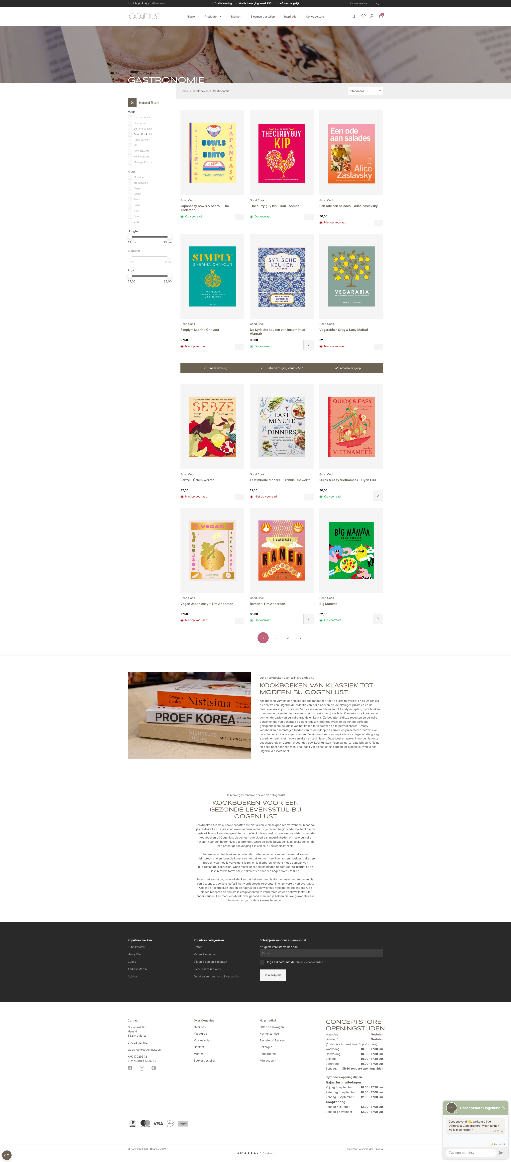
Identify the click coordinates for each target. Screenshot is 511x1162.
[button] (382, 3)
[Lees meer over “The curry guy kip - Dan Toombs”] (309, 217)
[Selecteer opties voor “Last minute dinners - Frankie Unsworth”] (309, 497)
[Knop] (371, 16)
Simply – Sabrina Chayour (199, 330)
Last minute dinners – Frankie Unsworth (280, 480)
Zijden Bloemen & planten (210, 961)
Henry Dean (135, 954)
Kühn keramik (137, 947)
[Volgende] (300, 637)
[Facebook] (130, 1068)
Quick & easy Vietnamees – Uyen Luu (347, 480)
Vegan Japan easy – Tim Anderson (206, 604)
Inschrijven (272, 975)
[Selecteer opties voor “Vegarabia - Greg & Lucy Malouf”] (378, 347)
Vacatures (200, 1033)
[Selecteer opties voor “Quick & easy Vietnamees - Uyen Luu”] (378, 495)
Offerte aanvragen (272, 1027)
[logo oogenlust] (144, 16)
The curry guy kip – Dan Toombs (274, 206)
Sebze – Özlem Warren (197, 480)
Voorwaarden (202, 1040)
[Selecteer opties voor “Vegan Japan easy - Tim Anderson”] (239, 621)
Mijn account (268, 1060)
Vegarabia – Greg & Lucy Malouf (343, 330)
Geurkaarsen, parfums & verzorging (217, 976)
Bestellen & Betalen (272, 1040)
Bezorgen (266, 1047)
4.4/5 (255, 1153)
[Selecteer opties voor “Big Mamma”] (378, 619)
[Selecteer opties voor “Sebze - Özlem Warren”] (239, 497)
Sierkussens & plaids (207, 969)
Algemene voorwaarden (360, 1148)
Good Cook (187, 200)
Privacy (379, 1148)
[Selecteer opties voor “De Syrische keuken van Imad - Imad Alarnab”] (308, 345)
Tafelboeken (200, 91)
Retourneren (268, 1053)
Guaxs (132, 961)
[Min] (130, 237)
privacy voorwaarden (309, 962)
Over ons (200, 1027)
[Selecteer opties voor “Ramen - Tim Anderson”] (308, 619)
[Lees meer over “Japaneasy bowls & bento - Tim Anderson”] (239, 217)
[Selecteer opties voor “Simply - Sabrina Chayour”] (239, 347)
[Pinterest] (154, 1068)
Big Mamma (328, 604)
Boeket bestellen (205, 1060)
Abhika (132, 976)
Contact (199, 1047)
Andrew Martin (137, 969)
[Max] (169, 237)
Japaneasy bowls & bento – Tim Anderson (204, 208)
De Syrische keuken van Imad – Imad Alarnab (277, 331)
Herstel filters (145, 102)
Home (184, 91)
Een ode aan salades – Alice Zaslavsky (348, 206)
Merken (199, 1053)
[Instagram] (142, 1068)
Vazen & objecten (205, 954)
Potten (198, 947)
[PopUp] (363, 16)
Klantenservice (269, 1033)
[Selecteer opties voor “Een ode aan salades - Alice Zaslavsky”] (378, 223)
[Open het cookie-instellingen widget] (7, 1155)
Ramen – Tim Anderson (267, 604)
